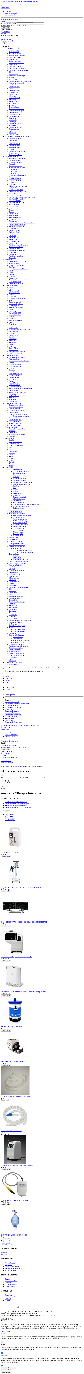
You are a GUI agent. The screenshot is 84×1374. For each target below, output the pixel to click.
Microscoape (13, 79)
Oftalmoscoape (14, 90)
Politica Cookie (10, 1263)
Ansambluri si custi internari (22, 515)
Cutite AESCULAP (15, 180)
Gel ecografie (13, 311)
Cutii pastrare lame (15, 366)
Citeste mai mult (6, 1331)
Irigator (11, 317)
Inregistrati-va (13, 19)
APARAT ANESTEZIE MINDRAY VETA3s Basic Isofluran (21, 887)
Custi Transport (14, 618)
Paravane (12, 453)
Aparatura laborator (15, 66)
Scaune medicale (18, 517)
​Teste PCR (12, 398)
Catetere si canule (14, 409)
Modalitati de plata (34, 668)
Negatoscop (13, 451)
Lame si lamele (14, 377)
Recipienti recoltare (15, 386)
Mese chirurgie (14, 50)
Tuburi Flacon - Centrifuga (17, 392)
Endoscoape (13, 252)
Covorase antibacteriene (16, 410)
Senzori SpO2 (13, 99)
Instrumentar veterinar (16, 283)
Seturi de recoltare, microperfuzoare (20, 388)
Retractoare (12, 276)
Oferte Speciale (10, 695)
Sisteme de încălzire (15, 565)
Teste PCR (16, 556)
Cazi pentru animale (15, 162)
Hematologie (13, 140)
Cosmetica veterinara (11, 157)
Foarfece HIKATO (15, 201)
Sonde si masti (13, 335)
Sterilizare (12, 340)
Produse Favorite (10, 15)
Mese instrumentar (15, 53)
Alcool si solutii (14, 291)
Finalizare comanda (7, 41)
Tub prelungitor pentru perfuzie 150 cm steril (15, 1096)
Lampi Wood (13, 94)
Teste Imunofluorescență (21, 559)
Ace (10, 289)
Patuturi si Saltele (14, 230)
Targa (11, 466)
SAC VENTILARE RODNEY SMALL (14, 1235)
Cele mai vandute (10, 1284)
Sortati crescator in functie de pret (16, 802)
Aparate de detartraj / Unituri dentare (21, 81)
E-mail (3, 21)
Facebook (4, 1252)
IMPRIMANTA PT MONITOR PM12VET (15, 1061)
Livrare (42, 668)
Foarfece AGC (14, 206)
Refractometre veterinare (17, 545)
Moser (15, 171)
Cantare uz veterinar (15, 510)
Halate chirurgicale (15, 425)
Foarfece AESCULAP (16, 202)
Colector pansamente (16, 445)
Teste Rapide (17, 558)
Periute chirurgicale (15, 420)
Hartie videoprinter (15, 315)
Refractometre (13, 92)
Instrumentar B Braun (20, 269)
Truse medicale (14, 107)
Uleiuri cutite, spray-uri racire (22, 482)
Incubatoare (13, 153)
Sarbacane (12, 591)
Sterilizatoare (13, 65)
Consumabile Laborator (16, 644)
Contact (48, 668)
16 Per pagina (9, 814)
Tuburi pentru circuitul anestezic (11, 1131)
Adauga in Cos (6, 856)
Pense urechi (13, 221)
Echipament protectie (16, 304)
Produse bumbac (14, 326)
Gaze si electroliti (14, 144)
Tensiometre (13, 103)
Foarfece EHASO (15, 195)
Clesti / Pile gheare (19, 499)
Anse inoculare (14, 359)
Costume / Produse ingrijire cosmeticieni (26, 504)
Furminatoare (13, 215)
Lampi (11, 447)
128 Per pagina (10, 820)
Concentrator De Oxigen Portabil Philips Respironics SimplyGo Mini (23, 992)
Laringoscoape (14, 59)
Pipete (11, 381)
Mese (10, 449)
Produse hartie (13, 328)
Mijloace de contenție (16, 541)
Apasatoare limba (14, 293)
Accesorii (12, 164)
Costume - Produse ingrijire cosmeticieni (22, 223)
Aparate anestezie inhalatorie (18, 151)
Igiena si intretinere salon (17, 225)
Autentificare (5, 19)
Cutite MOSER (14, 184)
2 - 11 (10, 1244)
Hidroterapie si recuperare (17, 68)
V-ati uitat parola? (10, 23)
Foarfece (12, 193)
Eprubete (12, 370)
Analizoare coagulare (16, 123)
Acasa (7, 677)
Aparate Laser (13, 134)
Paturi (11, 455)
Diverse (11, 274)
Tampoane (12, 342)
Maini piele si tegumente (17, 434)
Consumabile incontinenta (17, 298)
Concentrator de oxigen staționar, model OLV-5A (17, 1165)
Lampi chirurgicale (15, 57)
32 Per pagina (9, 816)
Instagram (4, 1254)
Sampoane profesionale (16, 226)
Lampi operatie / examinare (18, 563)
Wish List (8, 1299)
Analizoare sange (14, 147)
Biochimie (12, 142)
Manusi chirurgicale (19, 631)
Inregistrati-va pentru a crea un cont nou (14, 25)
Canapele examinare (15, 442)
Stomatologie (13, 600)
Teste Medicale (14, 554)
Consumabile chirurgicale (13, 403)
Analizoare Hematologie (17, 76)
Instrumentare (13, 432)
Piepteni (11, 210)
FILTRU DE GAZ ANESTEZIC (12, 1026)
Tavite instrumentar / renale (18, 280)
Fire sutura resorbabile (20, 414)
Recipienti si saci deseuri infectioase (20, 329)
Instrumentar (9, 260)
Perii (10, 208)
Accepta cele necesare (8, 1368)
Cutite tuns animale (15, 179)
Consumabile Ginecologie (13, 662)
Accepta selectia (7, 1370)
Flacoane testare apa (15, 374)
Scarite (11, 458)
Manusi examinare (19, 629)
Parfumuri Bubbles (15, 232)
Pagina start (4, 766)
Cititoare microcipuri (15, 512)
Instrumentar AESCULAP (17, 261)
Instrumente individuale (16, 265)
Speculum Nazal (14, 114)
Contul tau (8, 1295)
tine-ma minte (7, 30)
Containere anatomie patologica (19, 361)
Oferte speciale (56, 668)
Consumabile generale (12, 285)
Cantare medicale (14, 87)
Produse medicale (14, 98)
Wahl (14, 173)
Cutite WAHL (13, 228)
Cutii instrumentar (15, 282)
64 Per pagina (9, 818)
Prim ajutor (12, 324)
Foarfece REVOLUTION (17, 199)
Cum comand (23, 668)
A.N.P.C (7, 1300)
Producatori (8, 1283)
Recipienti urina (14, 331)
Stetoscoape (13, 101)
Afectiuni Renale (18, 655)
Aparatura (12, 431)
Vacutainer (12, 394)
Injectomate (12, 120)
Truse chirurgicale (15, 423)
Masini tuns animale (15, 166)
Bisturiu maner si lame (16, 405)
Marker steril (13, 418)
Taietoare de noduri (15, 217)
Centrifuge (12, 122)
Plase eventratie (14, 421)
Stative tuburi (13, 390)
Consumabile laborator (12, 355)
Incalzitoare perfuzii (15, 112)
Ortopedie (12, 604)
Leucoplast (12, 318)
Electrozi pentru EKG (16, 306)
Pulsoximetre (13, 609)
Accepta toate (6, 1372)
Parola (3, 23)
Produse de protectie (15, 353)
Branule (11, 294)
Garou (11, 309)
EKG (10, 72)
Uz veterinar (9, 467)
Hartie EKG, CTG (15, 313)
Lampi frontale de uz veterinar (18, 561)
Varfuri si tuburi (14, 396)
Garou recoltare (14, 375)
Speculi (11, 337)
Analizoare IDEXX (15, 155)
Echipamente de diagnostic (13, 234)
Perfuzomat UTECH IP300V (10, 852)
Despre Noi (4, 668)
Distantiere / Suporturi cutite (22, 484)
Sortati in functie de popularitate (15, 805)
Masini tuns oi (13, 177)
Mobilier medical (10, 438)
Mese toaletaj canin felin (17, 158)
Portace (11, 272)
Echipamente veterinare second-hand (17, 136)
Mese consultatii (14, 52)
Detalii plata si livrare (12, 1266)
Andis (15, 169)
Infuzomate (12, 118)
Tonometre (12, 125)
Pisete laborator (14, 383)
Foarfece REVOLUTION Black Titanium (22, 197)
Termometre (13, 105)
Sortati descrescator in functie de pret (17, 803)
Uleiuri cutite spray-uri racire (18, 186)
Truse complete (14, 263)
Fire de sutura (13, 412)
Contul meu (8, 678)
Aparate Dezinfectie (15, 127)
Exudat (11, 372)
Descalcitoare (13, 214)
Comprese (12, 296)
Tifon (10, 300)
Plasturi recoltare (14, 385)
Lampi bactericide (15, 61)
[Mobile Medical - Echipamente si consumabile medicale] (20, 2)
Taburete (12, 464)
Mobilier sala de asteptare (21, 521)
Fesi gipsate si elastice (16, 307)
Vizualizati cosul (6, 39)
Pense (11, 271)
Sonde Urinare (13, 348)
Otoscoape (12, 96)
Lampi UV (12, 88)
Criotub (11, 363)
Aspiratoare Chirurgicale (17, 626)
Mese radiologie (18, 535)
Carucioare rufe (14, 444)
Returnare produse (11, 1281)
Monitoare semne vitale (16, 109)
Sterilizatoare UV (18, 502)
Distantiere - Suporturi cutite (18, 191)
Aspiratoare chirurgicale (16, 83)
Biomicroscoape (14, 129)
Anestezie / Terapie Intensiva (18, 70)
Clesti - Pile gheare (15, 219)
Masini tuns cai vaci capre (17, 175)
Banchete (12, 440)
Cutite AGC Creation (16, 190)
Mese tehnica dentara (20, 523)
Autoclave (12, 133)
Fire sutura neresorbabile (21, 416)
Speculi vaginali (14, 664)
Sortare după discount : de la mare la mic (18, 807)
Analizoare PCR (14, 254)
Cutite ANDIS (13, 182)
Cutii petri (12, 368)
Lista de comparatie (11, 13)
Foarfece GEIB (14, 204)
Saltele (11, 456)
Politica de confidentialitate (13, 1268)
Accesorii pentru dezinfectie (18, 429)
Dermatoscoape (14, 116)
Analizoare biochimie (16, 247)
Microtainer (12, 379)
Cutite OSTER (14, 188)
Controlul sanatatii (15, 302)
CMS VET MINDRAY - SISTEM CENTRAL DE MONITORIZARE (24, 922)
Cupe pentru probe (15, 364)
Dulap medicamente (19, 526)
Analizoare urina (14, 145)
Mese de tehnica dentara (17, 55)
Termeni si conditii (11, 1270)
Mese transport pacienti (20, 524)
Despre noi (8, 1265)
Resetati (3, 788)
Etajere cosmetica (18, 508)
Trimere (11, 212)
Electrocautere (13, 74)
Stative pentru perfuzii (20, 519)
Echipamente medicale (12, 48)
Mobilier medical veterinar (17, 513)
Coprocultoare (13, 350)
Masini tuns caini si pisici (17, 168)
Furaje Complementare (16, 653)
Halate (11, 346)
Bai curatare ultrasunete (16, 63)
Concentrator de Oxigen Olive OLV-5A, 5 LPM (16, 957)
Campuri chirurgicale (16, 407)
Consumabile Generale (16, 635)
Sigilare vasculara (14, 131)
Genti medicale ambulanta (17, 85)
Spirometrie (12, 339)
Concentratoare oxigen (16, 111)
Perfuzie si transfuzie (15, 320)
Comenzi (8, 11)
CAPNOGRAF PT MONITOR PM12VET (15, 1200)
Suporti (11, 462)
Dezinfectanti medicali (12, 427)
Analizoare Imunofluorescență (18, 245)
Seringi (11, 333)
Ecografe (12, 77)
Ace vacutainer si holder (17, 357)
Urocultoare (13, 344)
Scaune (11, 460)
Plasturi (11, 322)
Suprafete (12, 436)
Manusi (11, 287)
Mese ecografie (18, 534)
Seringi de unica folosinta (17, 352)
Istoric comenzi (10, 1297)
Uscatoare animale (15, 160)
